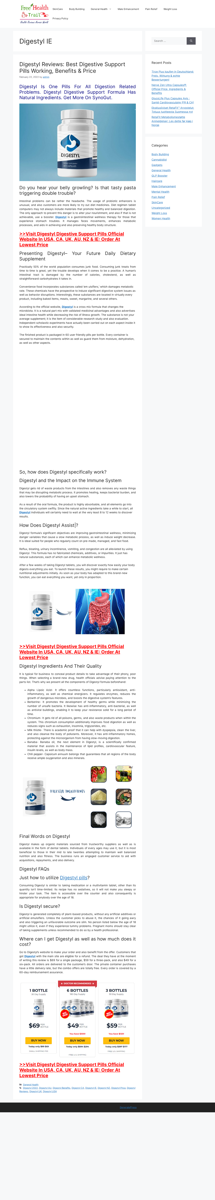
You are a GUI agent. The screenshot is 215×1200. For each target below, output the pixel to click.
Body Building (77, 9)
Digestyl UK (35, 1091)
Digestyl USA (50, 1091)
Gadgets (157, 165)
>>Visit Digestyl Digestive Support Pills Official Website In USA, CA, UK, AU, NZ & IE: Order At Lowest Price (71, 239)
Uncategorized (161, 207)
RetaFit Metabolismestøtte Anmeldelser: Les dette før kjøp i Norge (172, 121)
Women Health (161, 218)
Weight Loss (170, 9)
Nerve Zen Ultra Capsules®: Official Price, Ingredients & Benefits (169, 89)
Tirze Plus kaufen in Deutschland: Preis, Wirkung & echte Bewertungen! (173, 75)
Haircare (157, 181)
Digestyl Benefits (61, 1088)
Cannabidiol (159, 159)
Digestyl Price (118, 1088)
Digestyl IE (90, 1088)
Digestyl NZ (104, 1088)
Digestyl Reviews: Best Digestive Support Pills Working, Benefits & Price (72, 67)
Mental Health (160, 191)
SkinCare (58, 9)
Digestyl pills (73, 877)
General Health (99, 9)
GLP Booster (159, 175)
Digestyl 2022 (30, 1088)
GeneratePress (128, 1107)
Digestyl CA (78, 1088)
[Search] (191, 41)
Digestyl (60, 217)
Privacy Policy (60, 18)
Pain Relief (151, 9)
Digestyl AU (45, 1088)
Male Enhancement (128, 9)
